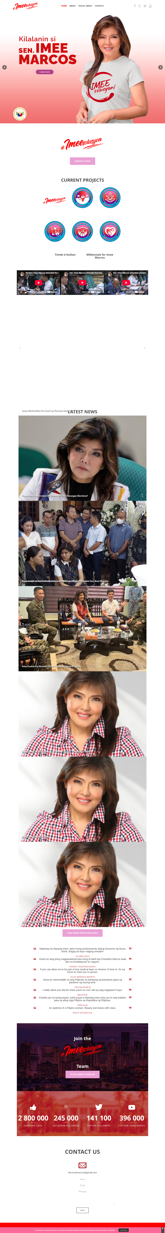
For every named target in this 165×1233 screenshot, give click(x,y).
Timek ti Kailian (65, 255)
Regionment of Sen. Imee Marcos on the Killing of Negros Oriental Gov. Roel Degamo (65, 581)
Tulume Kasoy (82, 956)
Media (73, 6)
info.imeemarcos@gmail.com (82, 1172)
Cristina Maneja (82, 987)
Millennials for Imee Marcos (99, 256)
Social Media (85, 6)
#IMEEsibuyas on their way (36, 836)
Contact (99, 6)
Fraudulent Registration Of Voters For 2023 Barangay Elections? (55, 495)
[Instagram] (139, 6)
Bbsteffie (83, 995)
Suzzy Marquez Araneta (82, 977)
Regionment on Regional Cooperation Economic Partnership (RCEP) (56, 751)
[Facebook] (135, 6)
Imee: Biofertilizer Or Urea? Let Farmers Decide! (47, 410)
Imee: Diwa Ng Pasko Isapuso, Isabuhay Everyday (47, 922)
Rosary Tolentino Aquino (83, 967)
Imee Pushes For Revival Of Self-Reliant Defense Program (51, 666)
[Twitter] (144, 6)
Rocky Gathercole (82, 1013)
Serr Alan (82, 1005)
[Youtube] (150, 6)
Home (64, 6)
